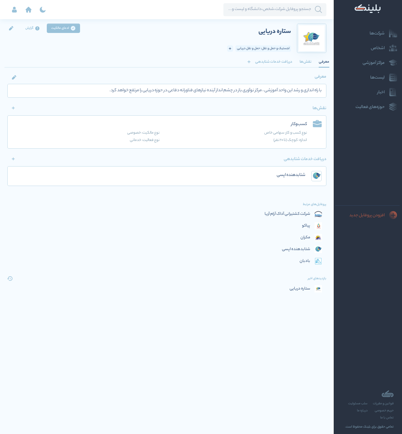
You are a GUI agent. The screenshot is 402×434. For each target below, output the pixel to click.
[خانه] (28, 10)
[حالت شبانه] (43, 10)
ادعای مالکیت (60, 28)
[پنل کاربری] (14, 10)
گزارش (29, 28)
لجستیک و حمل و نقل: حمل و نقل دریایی (263, 48)
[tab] (324, 62)
